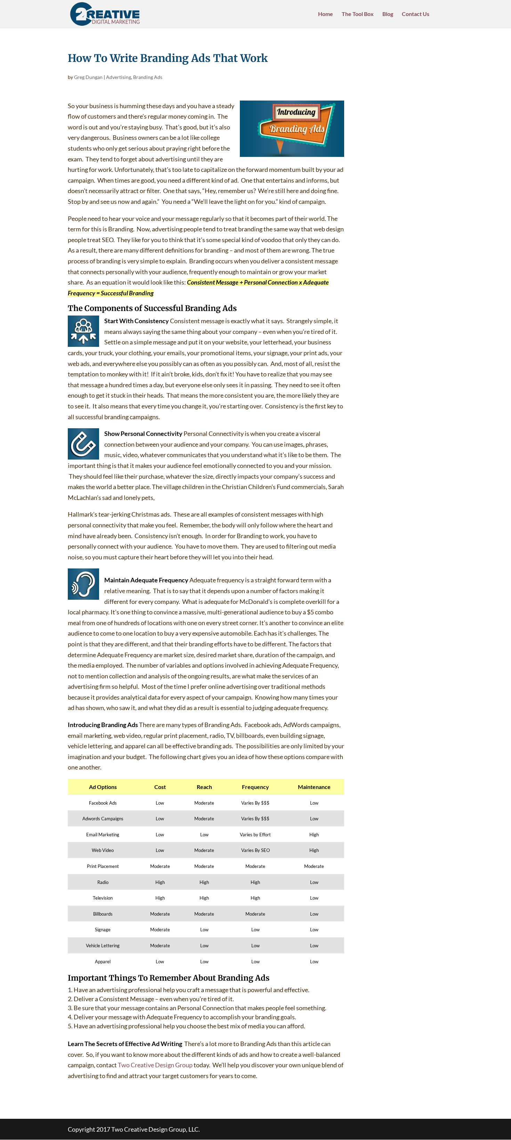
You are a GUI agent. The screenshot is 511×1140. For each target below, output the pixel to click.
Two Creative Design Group (155, 1065)
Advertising (118, 77)
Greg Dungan (88, 77)
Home (325, 14)
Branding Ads (147, 77)
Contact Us (415, 14)
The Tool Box (358, 14)
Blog (387, 14)
